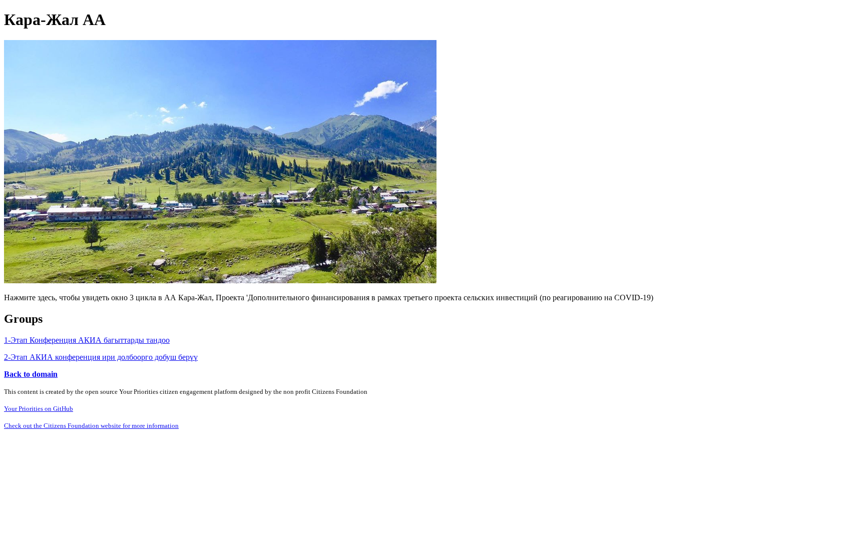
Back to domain (31, 374)
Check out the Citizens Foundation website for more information (91, 425)
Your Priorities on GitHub (38, 408)
